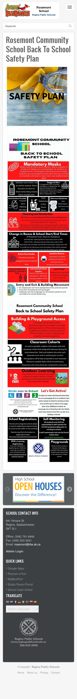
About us (32, 672)
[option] (38, 489)
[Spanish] (35, 602)
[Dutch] (11, 602)
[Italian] (23, 602)
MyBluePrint (15, 579)
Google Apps (16, 568)
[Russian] (31, 602)
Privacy (44, 672)
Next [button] (69, 489)
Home (20, 672)
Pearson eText (17, 574)
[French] (15, 602)
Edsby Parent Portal (20, 584)
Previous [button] (7, 489)
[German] (19, 602)
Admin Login (14, 551)
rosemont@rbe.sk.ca (27, 544)
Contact (55, 672)
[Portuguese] (27, 602)
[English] (7, 602)
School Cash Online (20, 590)
